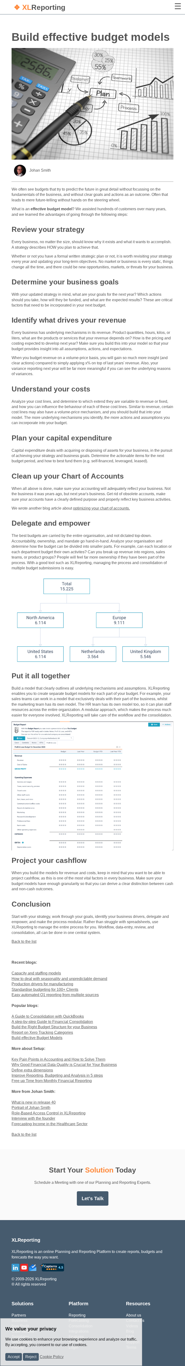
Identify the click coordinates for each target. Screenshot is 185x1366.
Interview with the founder (33, 1118)
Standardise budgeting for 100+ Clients (45, 989)
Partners (19, 1315)
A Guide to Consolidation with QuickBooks (48, 1016)
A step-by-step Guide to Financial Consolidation (52, 1022)
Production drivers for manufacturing (42, 984)
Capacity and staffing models (36, 973)
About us (133, 1315)
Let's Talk (93, 1198)
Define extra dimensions (32, 1070)
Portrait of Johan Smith (31, 1108)
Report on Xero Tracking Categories (42, 1032)
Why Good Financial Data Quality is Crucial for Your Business (64, 1065)
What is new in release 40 (34, 1102)
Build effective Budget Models (37, 1038)
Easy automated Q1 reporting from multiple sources (55, 995)
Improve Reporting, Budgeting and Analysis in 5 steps (57, 1075)
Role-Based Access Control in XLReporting (49, 1113)
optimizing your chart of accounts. (101, 508)
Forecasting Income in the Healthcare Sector (49, 1124)
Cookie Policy (52, 1357)
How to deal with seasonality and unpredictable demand (59, 979)
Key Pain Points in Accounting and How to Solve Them (58, 1059)
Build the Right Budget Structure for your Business (54, 1027)
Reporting (39, 7)
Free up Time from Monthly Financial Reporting (52, 1081)
